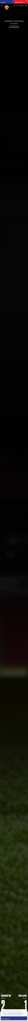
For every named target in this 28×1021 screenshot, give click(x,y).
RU (14, 5)
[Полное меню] (2, 6)
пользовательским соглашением (17, 1013)
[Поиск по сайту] (17, 5)
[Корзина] (26, 5)
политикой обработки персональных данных (12, 1014)
